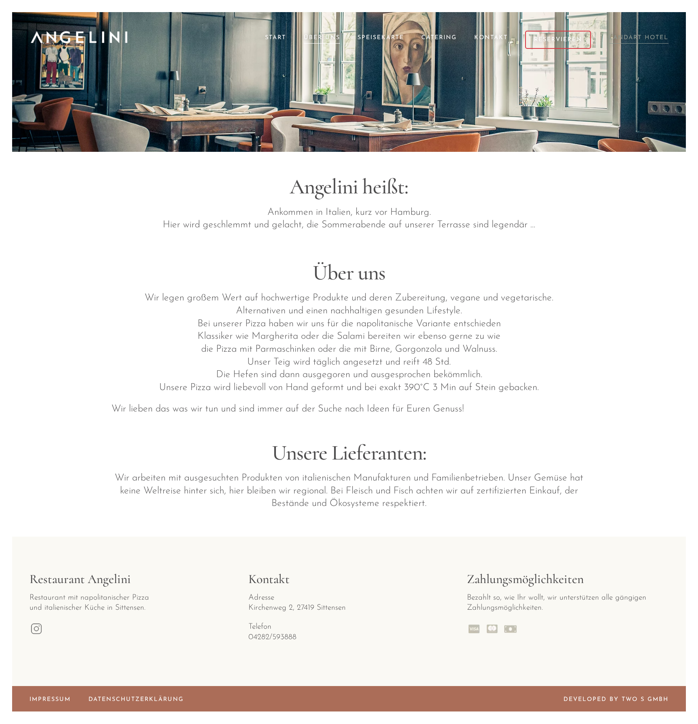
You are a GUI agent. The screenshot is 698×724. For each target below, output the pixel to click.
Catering (439, 38)
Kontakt (491, 38)
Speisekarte (380, 38)
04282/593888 (272, 637)
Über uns (322, 38)
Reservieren (558, 40)
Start (275, 38)
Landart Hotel (639, 38)
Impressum (50, 700)
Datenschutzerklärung (136, 700)
